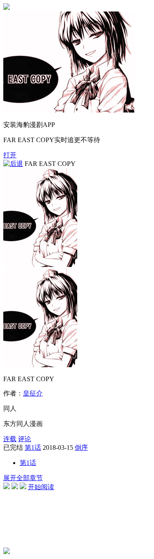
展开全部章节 (23, 477)
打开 (9, 155)
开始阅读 (41, 486)
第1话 (33, 447)
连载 (9, 438)
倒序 (81, 447)
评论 (24, 438)
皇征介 (33, 393)
